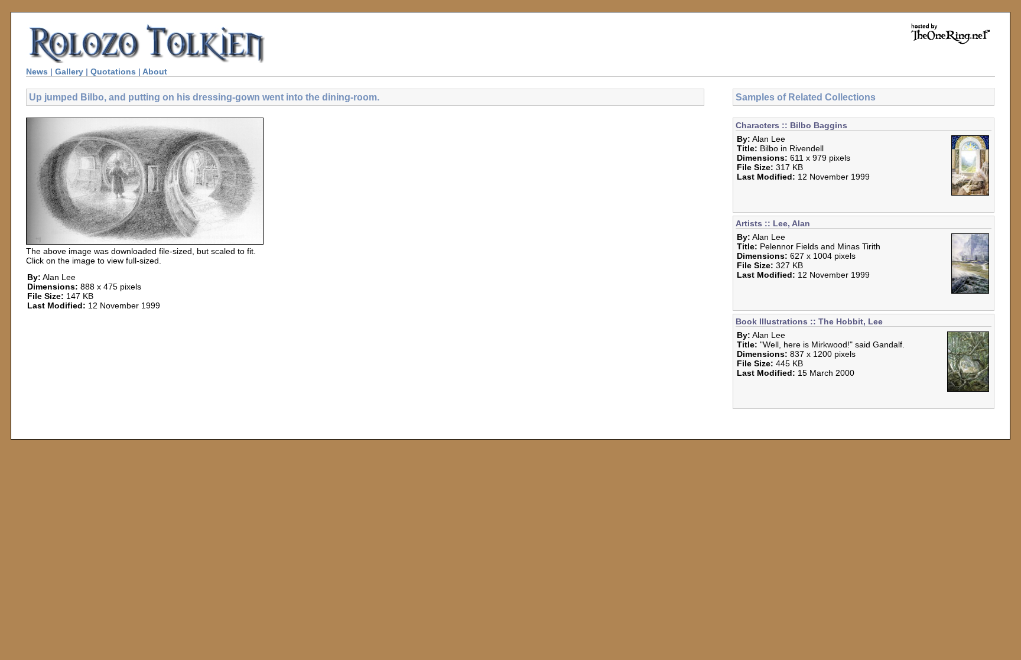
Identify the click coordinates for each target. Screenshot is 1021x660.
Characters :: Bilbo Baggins (791, 125)
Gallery (69, 71)
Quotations (113, 71)
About (154, 71)
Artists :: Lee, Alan (773, 223)
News (37, 71)
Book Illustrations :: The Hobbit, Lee (809, 321)
